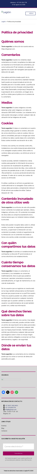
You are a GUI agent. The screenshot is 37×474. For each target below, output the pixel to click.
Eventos (3, 425)
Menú (31, 13)
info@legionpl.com (10, 409)
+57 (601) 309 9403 (11, 405)
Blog (2, 428)
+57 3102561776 (10, 407)
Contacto (4, 431)
